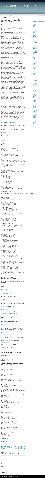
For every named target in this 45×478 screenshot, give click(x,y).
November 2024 (35, 40)
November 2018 (35, 101)
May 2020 (34, 86)
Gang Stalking (3, 0)
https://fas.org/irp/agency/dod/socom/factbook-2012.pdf (8, 122)
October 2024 (35, 41)
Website (2, 469)
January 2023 (34, 59)
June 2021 (34, 75)
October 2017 (35, 112)
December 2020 (35, 80)
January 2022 (34, 69)
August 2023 (34, 53)
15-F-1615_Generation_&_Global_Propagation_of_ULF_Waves (9, 313)
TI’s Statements (8, 0)
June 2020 (34, 85)
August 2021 (34, 73)
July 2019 (34, 94)
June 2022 (34, 65)
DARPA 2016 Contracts (4, 346)
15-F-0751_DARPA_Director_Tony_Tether (6, 293)
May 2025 (34, 35)
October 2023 (35, 51)
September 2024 (35, 42)
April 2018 (34, 107)
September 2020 (35, 82)
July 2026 (34, 23)
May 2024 (34, 45)
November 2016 (35, 121)
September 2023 (35, 52)
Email (2, 466)
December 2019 (35, 90)
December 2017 (35, 110)
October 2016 (35, 122)
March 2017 (34, 118)
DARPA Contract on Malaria (5, 342)
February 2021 (35, 78)
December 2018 (35, 100)
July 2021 (34, 74)
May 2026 (34, 25)
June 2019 (34, 95)
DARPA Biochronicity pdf (4, 332)
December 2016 (35, 120)
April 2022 (34, 66)
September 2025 (35, 32)
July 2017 (34, 114)
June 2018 (34, 105)
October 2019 (35, 92)
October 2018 (35, 102)
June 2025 (34, 34)
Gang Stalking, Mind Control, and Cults (10, 476)
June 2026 (34, 24)
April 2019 (34, 97)
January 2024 (34, 49)
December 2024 (35, 39)
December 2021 (35, 70)
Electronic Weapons (22, 0)
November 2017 (35, 111)
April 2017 (34, 117)
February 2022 (35, 68)
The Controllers (33, 0)
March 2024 (34, 47)
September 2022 (35, 62)
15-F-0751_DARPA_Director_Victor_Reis (6, 299)
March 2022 (34, 67)
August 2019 (34, 93)
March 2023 (34, 57)
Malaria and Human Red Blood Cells (6, 335)
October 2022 (35, 61)
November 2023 (35, 50)
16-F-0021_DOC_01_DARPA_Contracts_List (6, 347)
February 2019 (35, 98)
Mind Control (13, 0)
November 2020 (35, 81)
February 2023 (35, 58)
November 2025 (35, 30)
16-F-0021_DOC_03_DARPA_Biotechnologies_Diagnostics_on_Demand (10, 319)
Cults (17, 0)
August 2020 (34, 83)
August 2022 (34, 63)
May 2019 (34, 96)
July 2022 (34, 64)
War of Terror (28, 0)
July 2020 (34, 84)
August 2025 (34, 33)
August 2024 (34, 43)
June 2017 (34, 115)
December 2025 (35, 29)
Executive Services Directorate (5, 350)
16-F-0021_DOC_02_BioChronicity (5, 334)
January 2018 (34, 109)
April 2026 (34, 26)
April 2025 (34, 36)
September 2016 (35, 123)
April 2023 (34, 56)
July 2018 (34, 104)
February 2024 (35, 48)
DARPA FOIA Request (4, 441)
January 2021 (34, 79)
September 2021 (35, 72)
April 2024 (34, 46)
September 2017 (35, 113)
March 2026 (34, 27)
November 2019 (35, 91)
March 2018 (34, 108)
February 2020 (35, 88)
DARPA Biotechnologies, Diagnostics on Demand (7, 324)
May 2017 (34, 116)
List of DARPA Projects (4, 132)
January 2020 (34, 89)
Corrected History (39, 0)
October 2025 (35, 31)
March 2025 (34, 37)
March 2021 (34, 77)
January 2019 (34, 99)
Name (2, 463)
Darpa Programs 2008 (4, 309)
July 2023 (34, 54)
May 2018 (34, 106)
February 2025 (35, 38)
